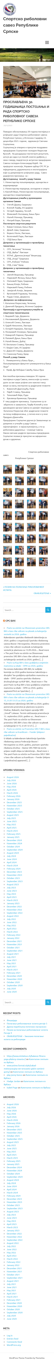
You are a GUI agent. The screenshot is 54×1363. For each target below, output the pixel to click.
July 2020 (11, 988)
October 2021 (13, 947)
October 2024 (13, 846)
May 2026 (11, 786)
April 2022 (12, 928)
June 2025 (12, 821)
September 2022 (15, 912)
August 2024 (13, 852)
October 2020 (13, 982)
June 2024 (12, 859)
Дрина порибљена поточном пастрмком (26, 1026)
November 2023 (14, 875)
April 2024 (12, 862)
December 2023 (14, 871)
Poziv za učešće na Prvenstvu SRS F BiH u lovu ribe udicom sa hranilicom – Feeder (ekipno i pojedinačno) (27, 731)
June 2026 (12, 783)
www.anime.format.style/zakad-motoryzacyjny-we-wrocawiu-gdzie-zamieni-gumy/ (24, 1068)
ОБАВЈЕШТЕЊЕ (41, 593)
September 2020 (15, 985)
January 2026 (13, 799)
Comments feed (14, 1341)
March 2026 (12, 792)
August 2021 (13, 953)
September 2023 (15, 881)
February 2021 (13, 972)
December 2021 (14, 941)
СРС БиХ (11, 620)
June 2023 (12, 890)
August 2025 (13, 815)
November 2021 (14, 944)
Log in (9, 1335)
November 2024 (14, 843)
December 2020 (14, 975)
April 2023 (12, 897)
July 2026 (11, 780)
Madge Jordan (13, 1081)
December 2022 (14, 906)
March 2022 (12, 931)
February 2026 (13, 796)
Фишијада (12, 1020)
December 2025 (14, 802)
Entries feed (12, 1338)
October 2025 (13, 808)
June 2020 (12, 991)
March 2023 (12, 900)
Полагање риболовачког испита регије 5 (27, 1023)
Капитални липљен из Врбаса (28, 1071)
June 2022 (12, 922)
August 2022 (13, 916)
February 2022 (13, 934)
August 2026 (13, 777)
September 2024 (15, 849)
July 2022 (11, 919)
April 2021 (12, 966)
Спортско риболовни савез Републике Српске (25, 25)
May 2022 (11, 925)
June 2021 (12, 960)
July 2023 (11, 887)
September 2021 (15, 950)
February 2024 (13, 868)
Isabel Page (12, 1087)
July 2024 (11, 856)
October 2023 (13, 878)
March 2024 (12, 865)
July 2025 (11, 818)
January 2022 (13, 938)
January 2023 (13, 903)
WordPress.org (14, 1345)
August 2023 (13, 884)
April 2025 (12, 827)
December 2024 (14, 840)
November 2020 (14, 979)
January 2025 (13, 837)
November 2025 (14, 805)
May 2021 (11, 963)
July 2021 (11, 957)
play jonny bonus (14, 1074)
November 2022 (14, 909)
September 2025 (15, 811)
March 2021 (12, 969)
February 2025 (13, 833)
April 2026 (12, 789)
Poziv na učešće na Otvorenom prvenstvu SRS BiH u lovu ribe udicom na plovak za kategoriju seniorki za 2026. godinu (27, 630)
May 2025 (11, 824)
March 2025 (12, 830)
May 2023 (11, 893)
